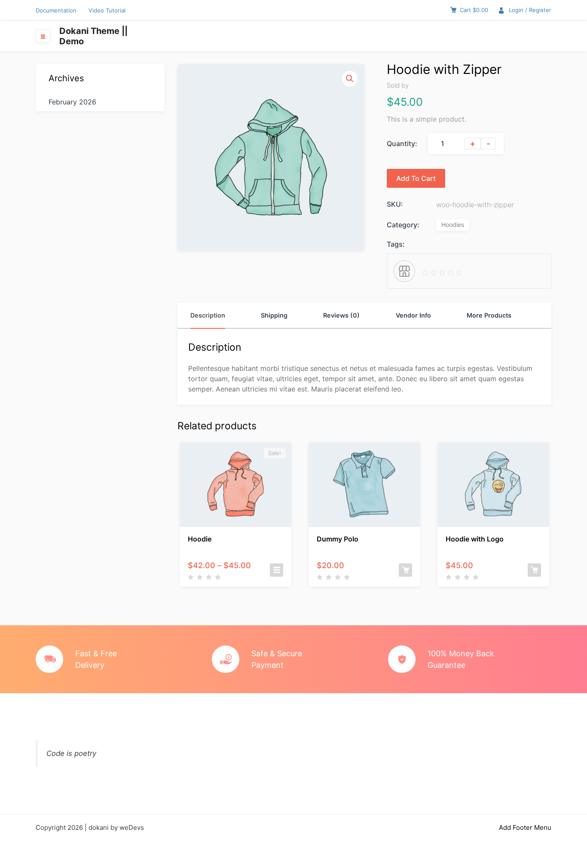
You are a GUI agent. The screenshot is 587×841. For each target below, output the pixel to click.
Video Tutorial (107, 10)
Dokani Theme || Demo (93, 36)
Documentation (56, 10)
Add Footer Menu (525, 827)
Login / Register (530, 9)
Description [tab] (207, 315)
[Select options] (276, 570)
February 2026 (72, 102)
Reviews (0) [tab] (341, 315)
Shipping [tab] (274, 315)
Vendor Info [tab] (413, 315)
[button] (350, 78)
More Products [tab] (489, 315)
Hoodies (452, 224)
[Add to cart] (405, 570)
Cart (474, 9)
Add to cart (416, 178)
